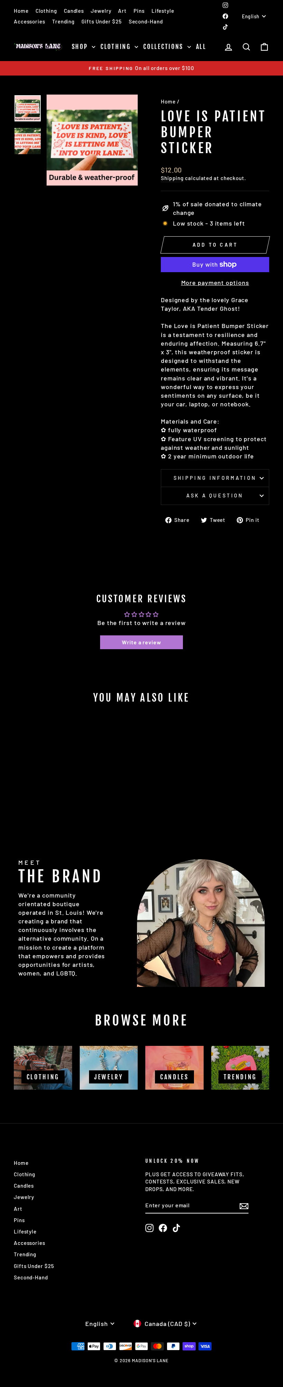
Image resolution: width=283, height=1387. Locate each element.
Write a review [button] (141, 642)
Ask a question (214, 495)
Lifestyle (163, 11)
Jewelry (101, 11)
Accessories (29, 21)
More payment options (215, 282)
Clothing (46, 11)
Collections (164, 46)
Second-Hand (146, 21)
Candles (74, 11)
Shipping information (215, 478)
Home (21, 11)
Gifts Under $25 (101, 21)
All (201, 46)
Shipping (172, 178)
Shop (81, 46)
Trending (63, 21)
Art (122, 11)
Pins (139, 11)
